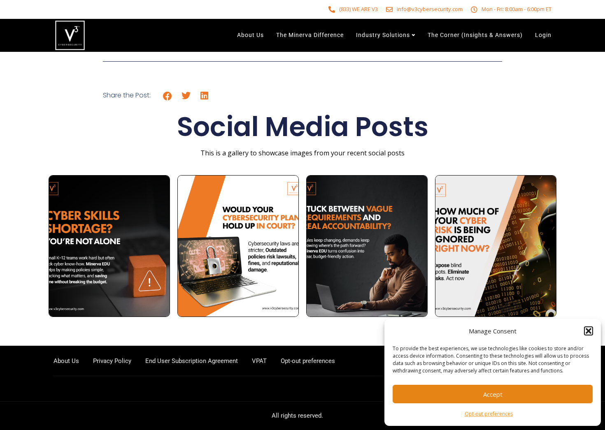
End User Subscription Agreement (191, 361)
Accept (493, 394)
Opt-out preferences (489, 413)
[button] (588, 331)
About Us (250, 35)
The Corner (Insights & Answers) (475, 35)
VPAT (259, 361)
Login (543, 35)
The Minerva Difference (310, 35)
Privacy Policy (112, 361)
